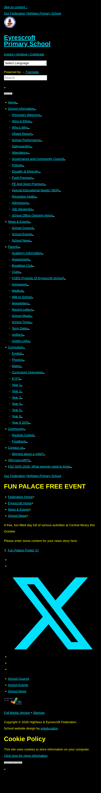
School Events (18, 685)
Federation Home (20, 497)
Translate (32, 72)
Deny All (19, 762)
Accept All (8, 762)
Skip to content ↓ (15, 7)
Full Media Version (17, 712)
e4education (49, 728)
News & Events (18, 509)
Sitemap (39, 712)
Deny (13, 762)
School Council (18, 678)
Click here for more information (26, 755)
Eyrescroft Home (20, 503)
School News (17, 515)
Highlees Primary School (43, 13)
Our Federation (14, 13)
